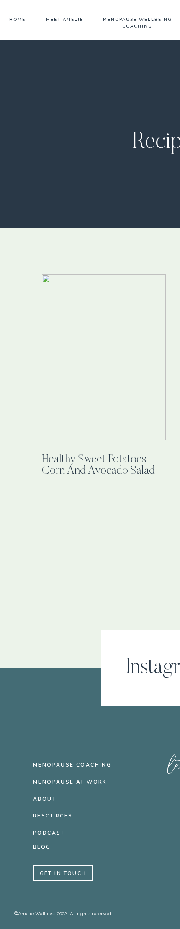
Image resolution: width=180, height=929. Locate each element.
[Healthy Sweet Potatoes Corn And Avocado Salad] (104, 357)
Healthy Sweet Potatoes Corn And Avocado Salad (98, 465)
